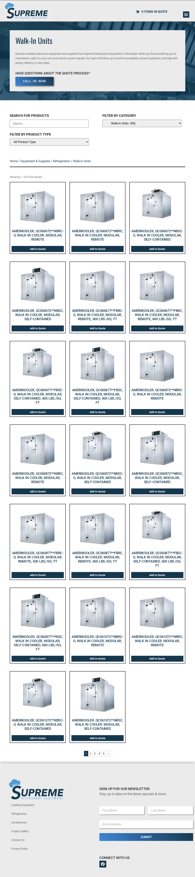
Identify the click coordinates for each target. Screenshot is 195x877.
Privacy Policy (19, 848)
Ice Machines (19, 822)
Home (14, 161)
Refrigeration (61, 161)
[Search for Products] (49, 124)
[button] (186, 14)
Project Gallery (20, 831)
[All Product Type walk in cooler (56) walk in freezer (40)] (49, 142)
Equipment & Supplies (35, 161)
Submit (146, 837)
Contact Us (18, 839)
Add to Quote (38, 248)
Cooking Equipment (22, 805)
